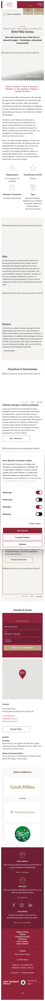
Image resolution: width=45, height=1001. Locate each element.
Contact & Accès (22, 91)
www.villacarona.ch (9, 721)
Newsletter (22, 939)
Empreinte (15, 973)
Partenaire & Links (22, 937)
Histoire (33, 87)
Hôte (25, 87)
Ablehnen (22, 544)
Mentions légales (28, 973)
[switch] (39, 499)
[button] (22, 674)
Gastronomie (23, 89)
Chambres (9, 89)
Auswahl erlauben (22, 537)
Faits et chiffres (13, 87)
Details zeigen (35, 524)
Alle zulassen (22, 531)
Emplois (22, 934)
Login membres (22, 943)
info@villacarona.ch (9, 719)
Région (34, 89)
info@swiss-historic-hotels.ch (23, 968)
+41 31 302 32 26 (26, 965)
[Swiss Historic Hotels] (9, 5)
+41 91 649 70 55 (8, 716)
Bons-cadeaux (22, 941)
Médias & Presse (22, 932)
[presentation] (39, 402)
